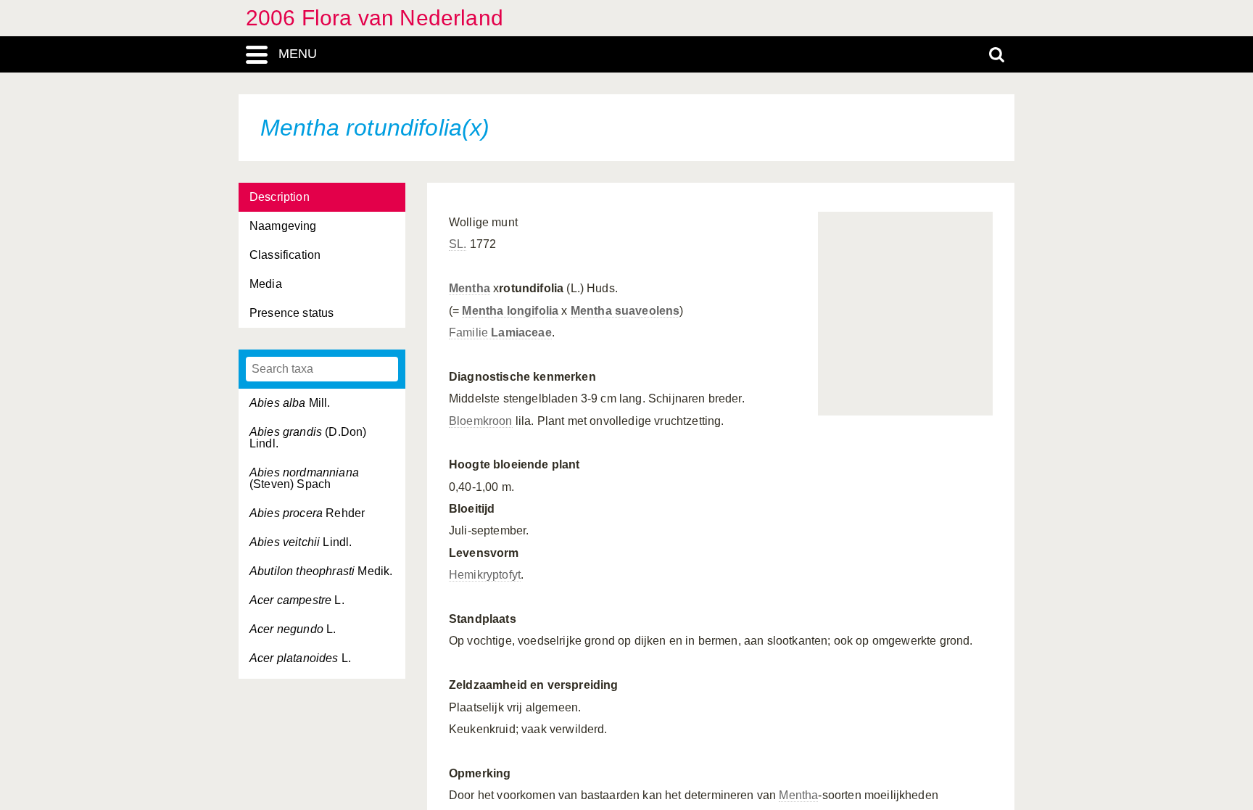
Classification (285, 255)
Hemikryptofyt (485, 575)
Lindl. (300, 542)
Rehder (307, 513)
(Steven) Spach (304, 478)
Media (265, 284)
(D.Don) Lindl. (307, 438)
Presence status (291, 313)
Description (279, 197)
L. (296, 600)
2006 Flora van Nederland (374, 18)
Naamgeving (283, 226)
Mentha (469, 288)
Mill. (290, 403)
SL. (457, 244)
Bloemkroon (481, 421)
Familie (500, 332)
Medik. (320, 571)
